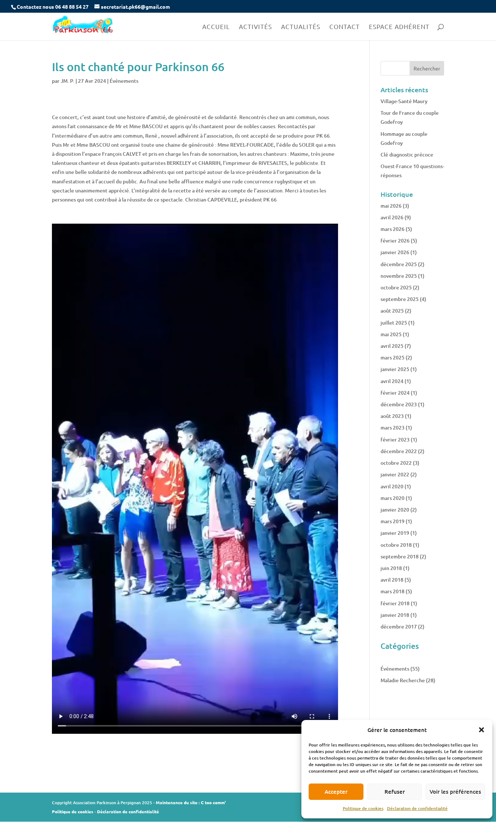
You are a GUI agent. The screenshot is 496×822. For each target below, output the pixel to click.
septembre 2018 (400, 556)
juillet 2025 (394, 322)
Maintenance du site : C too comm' (191, 802)
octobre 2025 (396, 287)
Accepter (336, 791)
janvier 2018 (395, 614)
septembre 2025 (400, 299)
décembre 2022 (399, 451)
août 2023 (392, 415)
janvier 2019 (395, 532)
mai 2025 (391, 334)
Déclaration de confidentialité (417, 808)
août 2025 (392, 310)
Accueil (216, 27)
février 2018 (395, 603)
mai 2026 (391, 205)
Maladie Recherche (403, 680)
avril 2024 (392, 381)
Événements (124, 80)
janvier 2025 (395, 369)
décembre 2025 (399, 264)
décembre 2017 (399, 626)
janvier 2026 (395, 252)
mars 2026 (392, 228)
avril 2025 (392, 345)
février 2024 (395, 392)
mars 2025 (392, 357)
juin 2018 (391, 568)
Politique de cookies (363, 808)
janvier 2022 (395, 474)
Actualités (300, 27)
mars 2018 (392, 591)
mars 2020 (392, 498)
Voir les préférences (455, 791)
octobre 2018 (396, 544)
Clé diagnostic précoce (407, 154)
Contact (344, 27)
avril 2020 (392, 486)
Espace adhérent (399, 27)
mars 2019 (392, 521)
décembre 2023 (399, 404)
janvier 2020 (395, 509)
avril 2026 (392, 217)
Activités (255, 27)
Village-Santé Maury (404, 101)
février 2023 (395, 439)
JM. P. (67, 80)
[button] (481, 729)
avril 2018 (392, 579)
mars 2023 (392, 427)
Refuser (395, 791)
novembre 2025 (399, 275)
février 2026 (395, 240)
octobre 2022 (396, 462)
